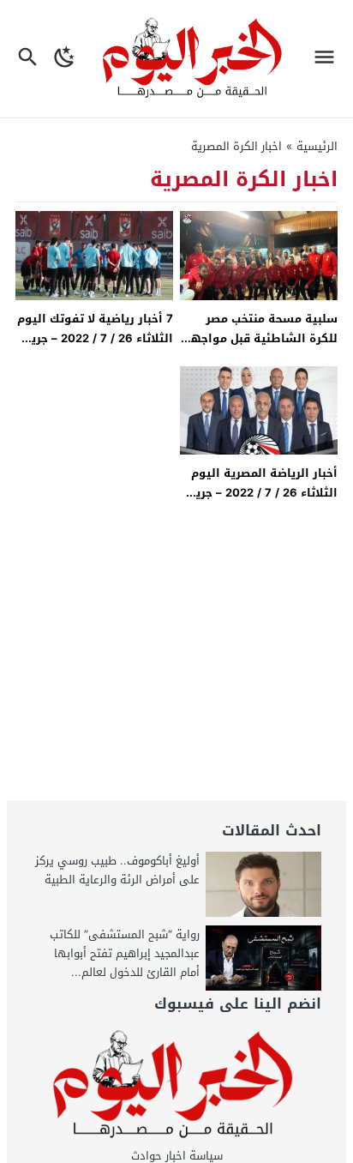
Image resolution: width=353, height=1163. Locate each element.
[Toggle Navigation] (328, 59)
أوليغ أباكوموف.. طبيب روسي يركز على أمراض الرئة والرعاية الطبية (117, 870)
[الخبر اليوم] (176, 1085)
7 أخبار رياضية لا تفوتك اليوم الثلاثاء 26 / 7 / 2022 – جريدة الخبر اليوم (95, 339)
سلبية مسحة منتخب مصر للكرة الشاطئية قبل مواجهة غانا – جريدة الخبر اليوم (260, 339)
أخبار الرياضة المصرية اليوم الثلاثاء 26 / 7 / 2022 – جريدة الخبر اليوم (260, 493)
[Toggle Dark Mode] (65, 59)
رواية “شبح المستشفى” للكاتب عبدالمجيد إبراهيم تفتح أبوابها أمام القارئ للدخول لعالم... (125, 953)
